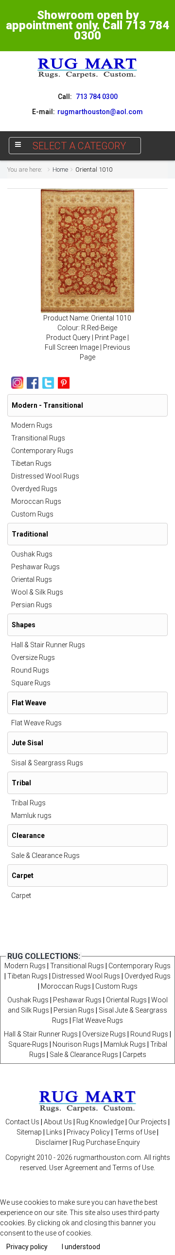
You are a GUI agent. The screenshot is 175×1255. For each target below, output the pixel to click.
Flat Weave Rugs (36, 723)
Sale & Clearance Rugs (45, 855)
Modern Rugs (31, 425)
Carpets (134, 1054)
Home (60, 169)
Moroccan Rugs (36, 501)
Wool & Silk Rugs (37, 592)
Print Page (110, 337)
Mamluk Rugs (125, 1044)
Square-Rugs (28, 1044)
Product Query (68, 337)
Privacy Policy (88, 1132)
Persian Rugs (31, 605)
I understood (81, 1247)
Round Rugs (30, 670)
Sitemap (29, 1132)
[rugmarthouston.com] (87, 1101)
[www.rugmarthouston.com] (87, 67)
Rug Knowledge (100, 1122)
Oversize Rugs (33, 657)
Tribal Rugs (28, 803)
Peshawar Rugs (35, 567)
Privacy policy (27, 1247)
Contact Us (22, 1122)
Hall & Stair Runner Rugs (48, 645)
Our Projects (147, 1122)
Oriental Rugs (31, 579)
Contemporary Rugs (42, 451)
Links (54, 1132)
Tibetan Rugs (31, 463)
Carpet (21, 895)
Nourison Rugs (75, 1044)
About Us (58, 1122)
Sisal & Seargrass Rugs (47, 763)
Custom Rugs (32, 514)
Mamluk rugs (31, 815)
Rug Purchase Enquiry (106, 1142)
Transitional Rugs (38, 438)
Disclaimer (51, 1142)
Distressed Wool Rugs (45, 476)
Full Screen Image (72, 347)
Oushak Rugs (31, 554)
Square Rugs (31, 683)
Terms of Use (135, 1132)
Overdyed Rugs (34, 489)
